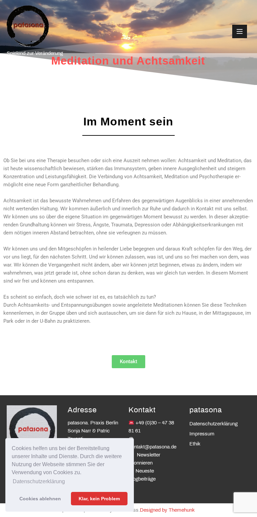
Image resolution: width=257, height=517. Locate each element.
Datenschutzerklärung (213, 424)
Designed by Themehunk (167, 510)
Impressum (202, 434)
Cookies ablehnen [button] (40, 498)
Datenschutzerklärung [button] (39, 481)
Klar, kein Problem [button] (99, 498)
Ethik (194, 444)
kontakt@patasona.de (152, 447)
